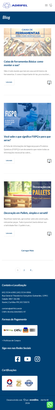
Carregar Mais (27, 250)
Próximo (32, 270)
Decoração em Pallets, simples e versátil (26, 212)
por (28, 400)
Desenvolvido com (15, 400)
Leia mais (9, 82)
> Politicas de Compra (11, 340)
